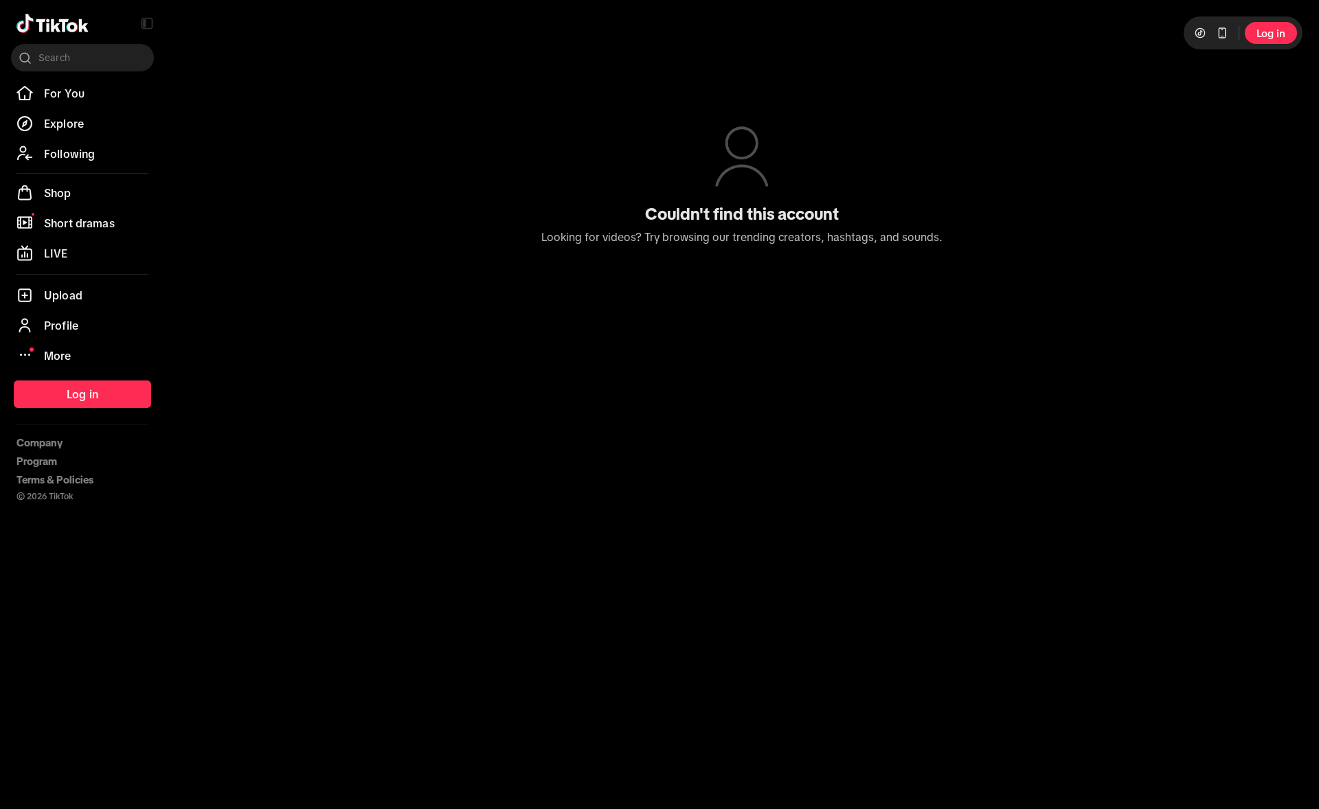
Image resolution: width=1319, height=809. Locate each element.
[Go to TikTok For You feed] (52, 23)
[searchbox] (82, 57)
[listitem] (82, 93)
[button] (147, 23)
